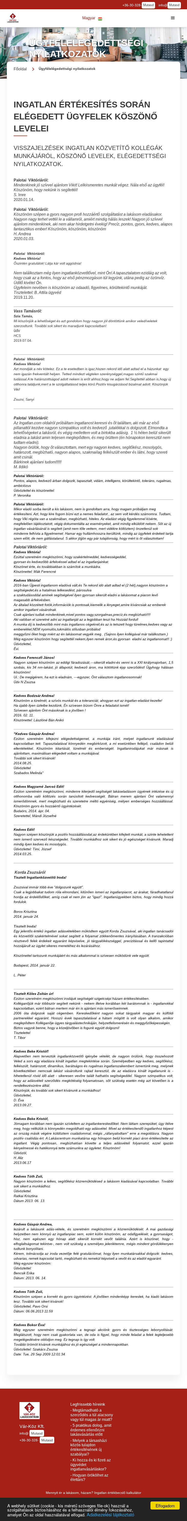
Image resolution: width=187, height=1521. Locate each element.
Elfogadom (165, 1505)
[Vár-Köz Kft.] (13, 18)
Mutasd (148, 5)
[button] (92, 18)
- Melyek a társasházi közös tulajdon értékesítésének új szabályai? (88, 1447)
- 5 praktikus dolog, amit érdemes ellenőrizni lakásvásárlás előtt (90, 1429)
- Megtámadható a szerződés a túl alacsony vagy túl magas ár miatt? (91, 1414)
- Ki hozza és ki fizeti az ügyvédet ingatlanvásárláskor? (90, 1464)
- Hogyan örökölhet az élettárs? (89, 1477)
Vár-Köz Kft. (32, 1426)
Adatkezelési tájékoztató (110, 1514)
